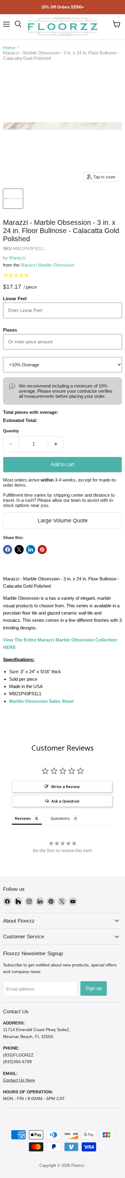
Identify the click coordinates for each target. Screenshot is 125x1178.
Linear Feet (15, 298)
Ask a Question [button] (65, 801)
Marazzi (17, 257)
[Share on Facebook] (7, 549)
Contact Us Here (19, 1080)
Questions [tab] (60, 818)
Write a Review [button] (65, 786)
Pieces (10, 330)
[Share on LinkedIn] (30, 549)
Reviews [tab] (23, 818)
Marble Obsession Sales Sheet (41, 701)
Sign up (93, 988)
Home (9, 47)
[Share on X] (19, 549)
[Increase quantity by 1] (56, 444)
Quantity (11, 431)
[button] (116, 24)
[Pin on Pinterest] (42, 549)
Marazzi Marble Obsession (47, 265)
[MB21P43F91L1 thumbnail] (13, 198)
